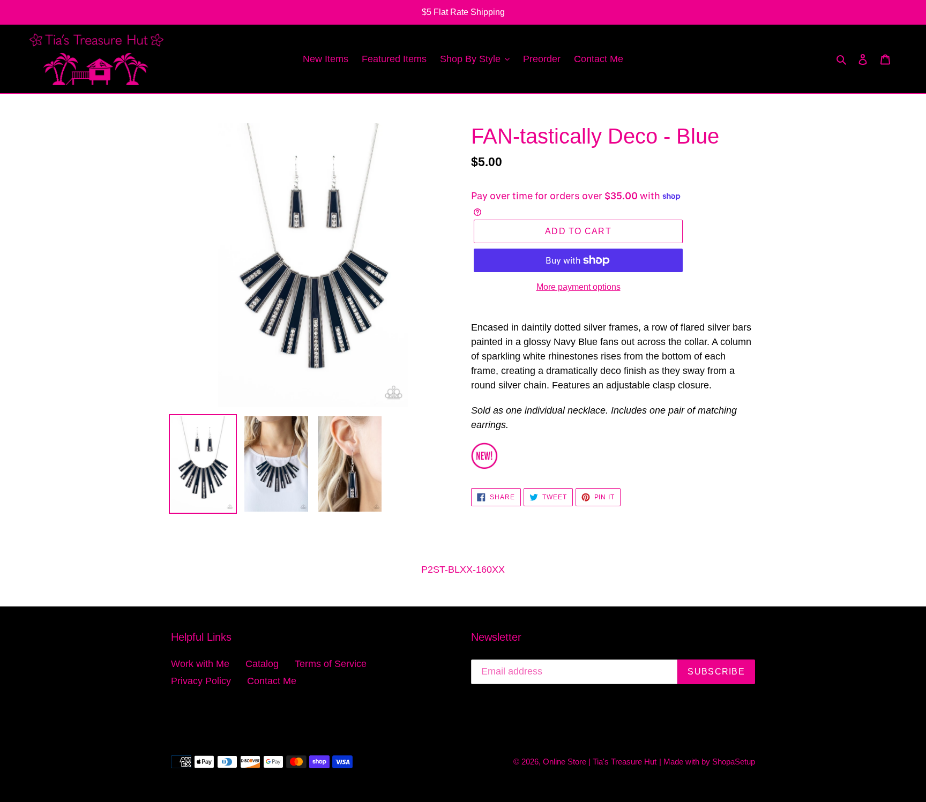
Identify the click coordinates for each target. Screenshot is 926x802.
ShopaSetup (733, 761)
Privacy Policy (201, 681)
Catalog (262, 663)
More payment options (578, 286)
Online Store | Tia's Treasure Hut (599, 761)
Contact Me (271, 681)
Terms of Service (331, 663)
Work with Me (200, 663)
